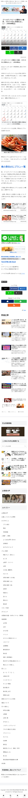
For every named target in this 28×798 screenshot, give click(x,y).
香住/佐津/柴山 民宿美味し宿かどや (11, 256)
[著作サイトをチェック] (7, 301)
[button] (18, 52)
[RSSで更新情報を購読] (14, 305)
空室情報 (5, 281)
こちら (18, 243)
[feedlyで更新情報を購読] (20, 301)
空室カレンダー (13, 252)
